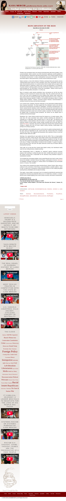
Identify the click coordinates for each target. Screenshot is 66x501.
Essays (14, 493)
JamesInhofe (33, 195)
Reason (49, 189)
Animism (28, 193)
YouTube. (46, 17)
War (12, 391)
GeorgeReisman (24, 195)
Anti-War (9, 335)
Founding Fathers (6, 354)
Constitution (14, 340)
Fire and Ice (26, 123)
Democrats (6, 346)
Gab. (34, 17)
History (13, 357)
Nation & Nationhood (13, 374)
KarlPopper (50, 195)
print (42, 30)
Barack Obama (8, 337)
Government (7, 357)
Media (5, 371)
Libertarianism (7, 368)
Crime (3, 343)
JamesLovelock (42, 195)
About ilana (31, 493)
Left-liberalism (10, 366)
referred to (60, 160)
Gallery (47, 493)
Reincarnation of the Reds (42, 26)
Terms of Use (32, 495)
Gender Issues (13, 354)
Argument (15, 335)
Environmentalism (40, 189)
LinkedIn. (16, 17)
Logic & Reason (15, 368)
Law (15, 363)
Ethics (10, 349)
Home (5, 493)
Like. (22, 17)
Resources (58, 493)
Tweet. (28, 17)
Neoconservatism (7, 377)
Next (62, 199)
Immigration (7, 360)
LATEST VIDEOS (10, 214)
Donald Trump (13, 346)
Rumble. (53, 17)
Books (9, 493)
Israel (12, 363)
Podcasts (37, 493)
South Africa (3, 388)
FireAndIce (50, 193)
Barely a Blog (20, 493)
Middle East (10, 371)
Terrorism (8, 388)
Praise (25, 493)
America (4, 335)
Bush (15, 337)
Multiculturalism (5, 374)
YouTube (52, 493)
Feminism (14, 349)
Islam (9, 363)
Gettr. (39, 17)
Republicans (13, 385)
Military (15, 371)
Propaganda (10, 382)
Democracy (16, 343)
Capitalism (31, 189)
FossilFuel (59, 193)
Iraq (7, 363)
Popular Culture (12, 379)
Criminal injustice (9, 343)
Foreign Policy (10, 351)
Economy (6, 349)
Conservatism (6, 340)
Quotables (42, 493)
